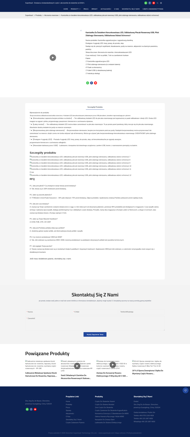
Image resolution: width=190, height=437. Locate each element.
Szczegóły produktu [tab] (95, 107)
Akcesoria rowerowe (51, 15)
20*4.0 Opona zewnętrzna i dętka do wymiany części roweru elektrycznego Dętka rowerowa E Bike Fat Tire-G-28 (148, 372)
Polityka (130, 433)
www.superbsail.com (106, 433)
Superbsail (29, 15)
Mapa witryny (120, 433)
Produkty (38, 15)
